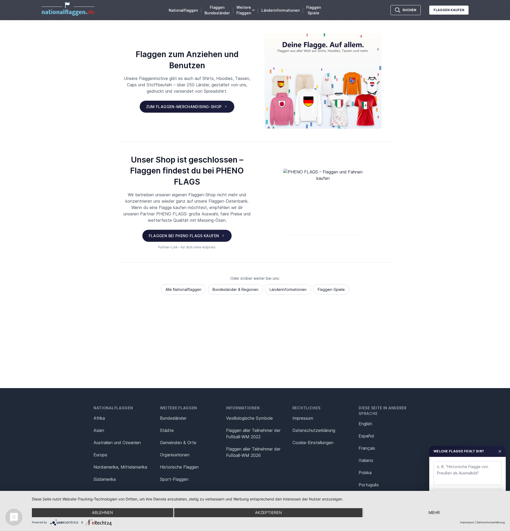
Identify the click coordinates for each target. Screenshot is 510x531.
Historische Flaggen (179, 467)
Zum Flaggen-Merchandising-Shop (184, 106)
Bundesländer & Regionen (235, 289)
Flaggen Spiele (313, 10)
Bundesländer (173, 418)
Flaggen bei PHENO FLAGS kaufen (184, 235)
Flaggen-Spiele (331, 289)
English (365, 423)
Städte (167, 430)
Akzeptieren (268, 512)
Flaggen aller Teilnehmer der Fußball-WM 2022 (253, 433)
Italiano (366, 460)
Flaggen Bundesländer (217, 10)
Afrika (99, 418)
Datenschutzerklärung (491, 522)
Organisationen (174, 454)
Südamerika (105, 479)
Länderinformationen (280, 10)
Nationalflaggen (183, 10)
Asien (99, 430)
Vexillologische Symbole (249, 418)
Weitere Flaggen (243, 10)
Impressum (302, 418)
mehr (434, 512)
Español (366, 436)
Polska (365, 472)
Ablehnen (102, 512)
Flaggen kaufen (449, 10)
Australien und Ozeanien (117, 442)
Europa (100, 454)
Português (369, 484)
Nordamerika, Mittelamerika (120, 467)
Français (367, 448)
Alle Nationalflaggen (183, 289)
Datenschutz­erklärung (313, 430)
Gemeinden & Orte (178, 442)
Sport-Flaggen (174, 479)
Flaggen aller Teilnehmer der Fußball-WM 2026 (253, 452)
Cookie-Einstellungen (312, 442)
